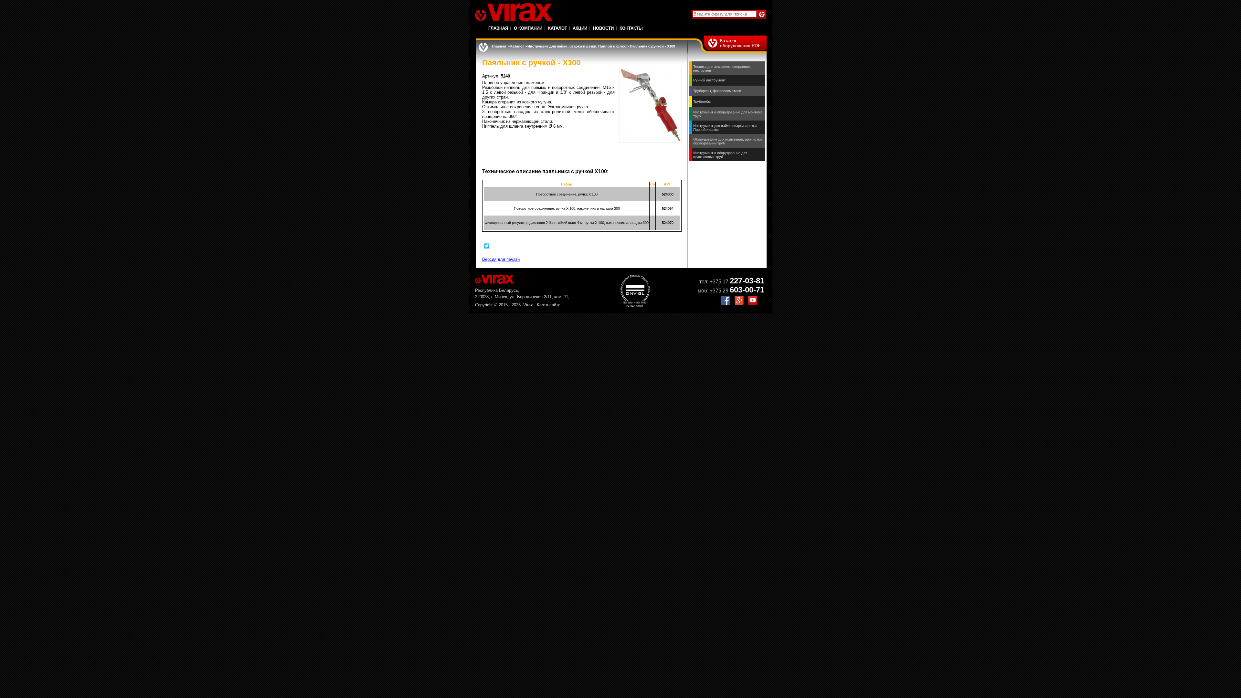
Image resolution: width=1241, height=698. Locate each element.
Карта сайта (548, 304)
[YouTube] (752, 303)
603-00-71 (747, 289)
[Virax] (513, 12)
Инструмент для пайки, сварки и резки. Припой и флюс (577, 46)
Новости (603, 28)
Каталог (557, 28)
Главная (498, 28)
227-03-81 (747, 280)
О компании (528, 28)
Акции (580, 28)
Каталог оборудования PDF (740, 43)
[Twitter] (486, 246)
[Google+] (739, 303)
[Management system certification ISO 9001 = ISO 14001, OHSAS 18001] (635, 305)
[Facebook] (725, 303)
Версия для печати (501, 259)
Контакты (631, 28)
